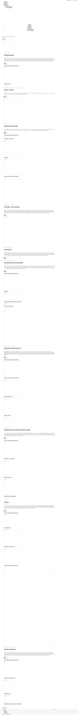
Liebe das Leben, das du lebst (11, 126)
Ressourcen (6, 5)
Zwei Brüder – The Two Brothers (12, 206)
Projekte (5, 1)
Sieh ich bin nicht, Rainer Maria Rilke (10, 496)
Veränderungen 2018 (9, 55)
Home (5, 709)
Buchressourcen (9, 6)
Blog (4, 710)
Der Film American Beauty (8, 396)
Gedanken (8, 53)
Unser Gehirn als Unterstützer (8, 138)
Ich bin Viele (6, 157)
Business (5, 53)
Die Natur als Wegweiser (8, 477)
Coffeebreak (6, 247)
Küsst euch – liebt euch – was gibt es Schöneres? (11, 176)
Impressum (5, 711)
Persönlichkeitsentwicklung (19, 87)
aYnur (6, 97)
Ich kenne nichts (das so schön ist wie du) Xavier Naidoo (12, 301)
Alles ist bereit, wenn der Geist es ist (12, 348)
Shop (8, 427)
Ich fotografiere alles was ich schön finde (13, 262)
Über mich (6, 3)
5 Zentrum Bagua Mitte (7, 87)
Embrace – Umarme (9, 89)
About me (6, 502)
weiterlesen (5, 62)
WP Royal (8, 714)
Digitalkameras (9, 7)
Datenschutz (6, 712)
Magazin (5, 2)
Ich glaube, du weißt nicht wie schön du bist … (11, 565)
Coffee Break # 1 (8, 249)
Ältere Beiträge (4, 707)
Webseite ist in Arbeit (7, 83)
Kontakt (6, 4)
